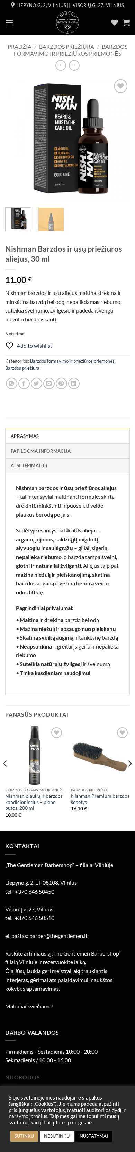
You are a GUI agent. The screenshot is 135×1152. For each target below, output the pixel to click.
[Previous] (16, 139)
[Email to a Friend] (49, 383)
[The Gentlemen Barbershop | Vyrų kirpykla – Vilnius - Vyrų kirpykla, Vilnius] (67, 22)
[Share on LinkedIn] (74, 383)
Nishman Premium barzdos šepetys (100, 799)
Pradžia (20, 46)
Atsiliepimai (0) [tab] (29, 465)
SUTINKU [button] (24, 1136)
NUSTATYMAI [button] (94, 1136)
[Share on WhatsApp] (11, 383)
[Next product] (60, 65)
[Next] (118, 139)
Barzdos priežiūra (66, 46)
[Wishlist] (114, 22)
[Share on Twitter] (36, 383)
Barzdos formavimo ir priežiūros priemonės (70, 49)
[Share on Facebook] (24, 383)
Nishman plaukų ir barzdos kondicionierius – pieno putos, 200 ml (34, 802)
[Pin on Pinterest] (61, 383)
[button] (9, 22)
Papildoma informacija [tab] (41, 451)
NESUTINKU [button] (57, 1136)
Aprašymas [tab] (25, 436)
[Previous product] (74, 65)
